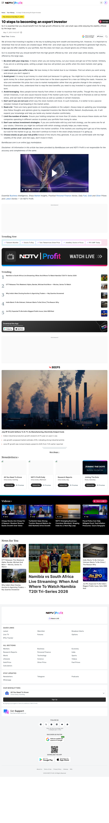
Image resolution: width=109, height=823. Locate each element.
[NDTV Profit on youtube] (62, 724)
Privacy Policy (57, 769)
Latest (8, 199)
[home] (13, 2)
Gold (90, 196)
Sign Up (54, 699)
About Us (39, 769)
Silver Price (41, 662)
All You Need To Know (13, 477)
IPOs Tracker (8, 638)
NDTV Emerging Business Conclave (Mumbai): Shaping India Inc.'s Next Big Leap (67, 523)
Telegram (41, 677)
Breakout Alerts (78, 631)
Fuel (85, 196)
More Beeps (54, 452)
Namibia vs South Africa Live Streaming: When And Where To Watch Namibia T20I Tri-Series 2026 (53, 584)
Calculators (7, 666)
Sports (74, 655)
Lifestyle (6, 659)
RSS (71, 769)
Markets (6, 649)
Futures (40, 634)
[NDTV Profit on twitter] (46, 724)
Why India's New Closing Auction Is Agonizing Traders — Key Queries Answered (14, 587)
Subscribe (9, 485)
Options (75, 634)
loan (28, 142)
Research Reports (65, 477)
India (73, 652)
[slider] (54, 187)
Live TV (6, 634)
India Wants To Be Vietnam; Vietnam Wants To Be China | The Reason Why (94, 562)
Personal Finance (63, 196)
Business (13, 196)
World (5, 655)
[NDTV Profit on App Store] (63, 759)
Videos (74, 659)
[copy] (106, 36)
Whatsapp (7, 680)
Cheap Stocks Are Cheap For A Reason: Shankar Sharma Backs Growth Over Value (13, 523)
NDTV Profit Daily (38, 477)
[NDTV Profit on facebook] (41, 724)
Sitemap (65, 769)
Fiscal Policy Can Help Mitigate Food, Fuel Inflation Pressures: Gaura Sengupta (94, 523)
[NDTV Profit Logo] (54, 612)
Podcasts (75, 677)
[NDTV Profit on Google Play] (46, 759)
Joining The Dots (92, 477)
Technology (41, 655)
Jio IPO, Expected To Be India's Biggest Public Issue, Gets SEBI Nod (95, 586)
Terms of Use (47, 769)
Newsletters (8, 677)
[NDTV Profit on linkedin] (56, 724)
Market (37, 196)
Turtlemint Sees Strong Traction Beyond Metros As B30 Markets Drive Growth (40, 523)
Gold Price (7, 662)
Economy (75, 649)
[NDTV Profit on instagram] (51, 724)
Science (40, 659)
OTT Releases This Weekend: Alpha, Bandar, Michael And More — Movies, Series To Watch (13, 563)
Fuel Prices (76, 662)
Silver (98, 196)
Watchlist (41, 631)
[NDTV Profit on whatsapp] (67, 724)
